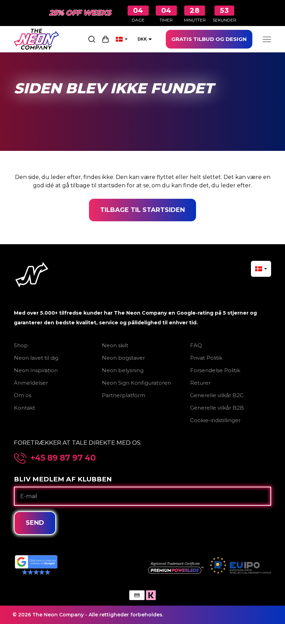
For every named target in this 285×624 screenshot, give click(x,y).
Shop (21, 345)
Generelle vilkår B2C (217, 395)
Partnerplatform (123, 395)
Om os (22, 395)
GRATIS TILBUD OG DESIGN (209, 39)
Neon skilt (115, 345)
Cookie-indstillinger (215, 420)
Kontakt (24, 407)
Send (35, 523)
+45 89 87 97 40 (63, 458)
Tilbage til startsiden (142, 210)
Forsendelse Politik (215, 370)
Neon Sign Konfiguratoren (136, 382)
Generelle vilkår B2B (217, 407)
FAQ (196, 345)
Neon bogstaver (123, 357)
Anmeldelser (31, 382)
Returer (200, 382)
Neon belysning (123, 370)
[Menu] (267, 39)
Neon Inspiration (36, 370)
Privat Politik (206, 357)
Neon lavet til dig (36, 357)
